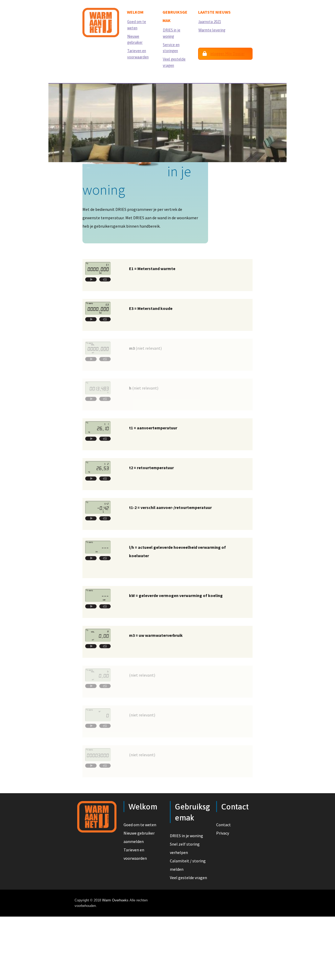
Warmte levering (211, 30)
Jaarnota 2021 (209, 22)
